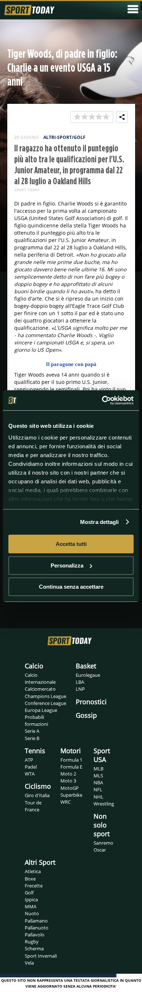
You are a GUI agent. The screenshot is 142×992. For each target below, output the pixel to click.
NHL (98, 796)
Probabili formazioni (36, 720)
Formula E (71, 766)
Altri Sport (40, 862)
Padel (31, 766)
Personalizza (67, 565)
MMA (30, 906)
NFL (98, 789)
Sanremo (103, 843)
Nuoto (32, 913)
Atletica (33, 871)
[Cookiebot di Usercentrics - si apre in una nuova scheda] (102, 400)
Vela (29, 962)
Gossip (86, 715)
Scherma (34, 948)
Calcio (34, 665)
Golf (29, 892)
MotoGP (69, 788)
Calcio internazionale (40, 678)
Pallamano (36, 920)
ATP (29, 760)
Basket (86, 665)
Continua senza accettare (71, 587)
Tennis (35, 750)
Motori (70, 750)
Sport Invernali (41, 956)
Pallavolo (34, 934)
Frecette (34, 885)
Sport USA (102, 755)
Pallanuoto (36, 927)
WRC (65, 802)
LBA (80, 682)
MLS (98, 775)
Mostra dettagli (99, 522)
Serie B (32, 738)
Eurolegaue (88, 675)
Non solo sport (102, 825)
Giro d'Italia (37, 795)
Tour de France (33, 806)
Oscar (100, 849)
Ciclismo (38, 786)
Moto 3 (68, 780)
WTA (30, 773)
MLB (98, 768)
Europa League (41, 710)
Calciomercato (40, 689)
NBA (98, 782)
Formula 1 (71, 760)
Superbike (71, 795)
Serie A (32, 731)
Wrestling (104, 803)
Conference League (45, 703)
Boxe (30, 878)
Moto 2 (68, 773)
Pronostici (91, 701)
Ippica (31, 899)
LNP (80, 689)
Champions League (45, 696)
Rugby (32, 941)
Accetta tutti (71, 544)
